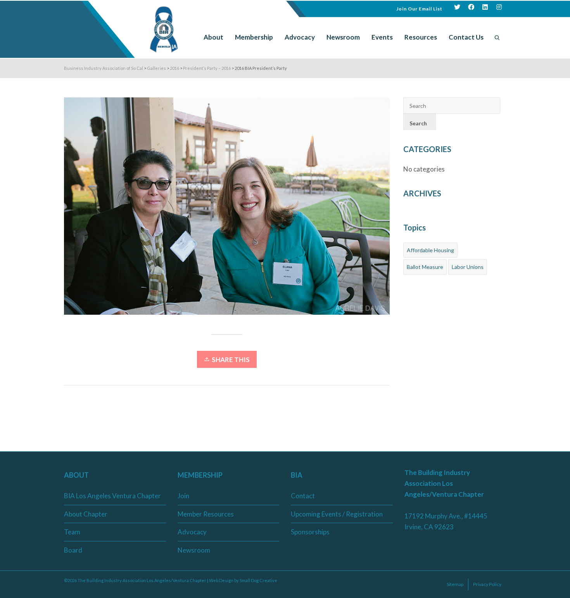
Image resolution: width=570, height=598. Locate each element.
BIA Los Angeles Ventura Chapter (112, 496)
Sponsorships (310, 532)
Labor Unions (468, 266)
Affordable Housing (430, 250)
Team (72, 532)
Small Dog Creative (258, 580)
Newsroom (194, 550)
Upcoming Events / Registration (337, 514)
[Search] (497, 37)
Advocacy (192, 532)
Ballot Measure (425, 266)
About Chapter (85, 514)
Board (73, 550)
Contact (303, 496)
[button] (419, 8)
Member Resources (206, 514)
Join (183, 496)
